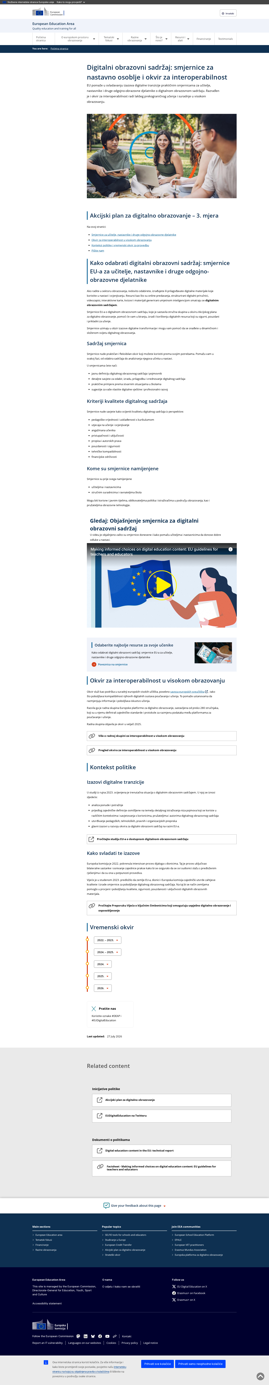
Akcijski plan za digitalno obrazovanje (125, 1249)
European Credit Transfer (118, 1244)
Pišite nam (98, 250)
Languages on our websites (84, 1343)
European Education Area (48, 1279)
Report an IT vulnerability (47, 1343)
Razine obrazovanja (45, 1249)
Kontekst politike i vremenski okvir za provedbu (120, 245)
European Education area (48, 1234)
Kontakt (126, 1336)
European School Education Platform (194, 1234)
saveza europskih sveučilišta (187, 691)
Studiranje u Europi (115, 1239)
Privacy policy (130, 1343)
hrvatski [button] (230, 13)
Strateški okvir (112, 1254)
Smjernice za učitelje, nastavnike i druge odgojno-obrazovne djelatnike (134, 234)
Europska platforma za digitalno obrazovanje (199, 1254)
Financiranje (204, 39)
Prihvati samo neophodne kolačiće (200, 1364)
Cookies (111, 1343)
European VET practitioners (189, 1244)
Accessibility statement (47, 1303)
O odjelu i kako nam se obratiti (121, 1286)
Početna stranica (41, 39)
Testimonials (225, 39)
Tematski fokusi (43, 1239)
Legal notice (150, 1343)
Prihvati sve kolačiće (157, 1364)
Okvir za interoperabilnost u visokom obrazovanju (122, 240)
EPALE (178, 1239)
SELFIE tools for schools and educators (125, 1234)
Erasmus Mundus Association (190, 1249)
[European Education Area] (50, 11)
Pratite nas (107, 1009)
